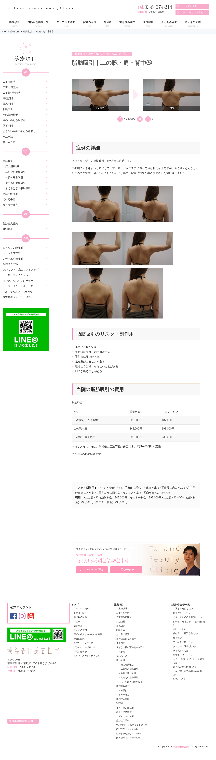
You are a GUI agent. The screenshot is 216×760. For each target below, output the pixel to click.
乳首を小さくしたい (183, 655)
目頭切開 (8, 98)
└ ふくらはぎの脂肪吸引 (130, 682)
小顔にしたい (179, 629)
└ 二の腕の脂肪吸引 (128, 669)
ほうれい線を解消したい (185, 667)
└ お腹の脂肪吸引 (127, 673)
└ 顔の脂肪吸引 (126, 664)
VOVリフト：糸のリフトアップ (20, 269)
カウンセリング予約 (192, 12)
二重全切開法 (10, 87)
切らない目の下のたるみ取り (19, 131)
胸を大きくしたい (182, 650)
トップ (74, 604)
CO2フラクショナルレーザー (19, 286)
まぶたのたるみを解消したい (187, 617)
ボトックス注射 (11, 253)
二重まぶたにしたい (183, 608)
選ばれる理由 (80, 617)
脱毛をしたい (179, 679)
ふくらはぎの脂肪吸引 (18, 188)
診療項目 (119, 604)
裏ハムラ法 (9, 142)
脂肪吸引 (8, 160)
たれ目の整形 (10, 114)
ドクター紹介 (80, 613)
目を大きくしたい (182, 613)
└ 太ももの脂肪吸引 (128, 677)
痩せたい (177, 637)
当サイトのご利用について (87, 656)
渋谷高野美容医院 (181, 746)
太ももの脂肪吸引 (15, 182)
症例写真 (14, 31)
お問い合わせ (192, 6)
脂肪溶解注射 (10, 193)
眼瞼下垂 (8, 109)
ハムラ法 (8, 136)
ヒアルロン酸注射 (13, 247)
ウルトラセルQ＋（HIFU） (18, 291)
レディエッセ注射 (13, 258)
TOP (4, 31)
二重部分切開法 (11, 92)
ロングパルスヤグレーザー (18, 280)
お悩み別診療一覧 (180, 604)
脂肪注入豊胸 (10, 223)
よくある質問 (80, 630)
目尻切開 (8, 103)
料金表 (77, 621)
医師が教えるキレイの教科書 (88, 634)
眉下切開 (8, 125)
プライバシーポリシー (85, 647)
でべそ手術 (9, 199)
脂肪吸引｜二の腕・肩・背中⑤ (38, 31)
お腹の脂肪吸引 (14, 177)
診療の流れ (79, 639)
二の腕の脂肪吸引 (15, 171)
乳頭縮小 (8, 228)
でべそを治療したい (183, 642)
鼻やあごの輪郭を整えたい (186, 633)
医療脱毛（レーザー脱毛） (18, 297)
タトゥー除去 (10, 204)
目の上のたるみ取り (14, 120)
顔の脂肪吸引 (13, 166)
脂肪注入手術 (10, 264)
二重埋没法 (9, 81)
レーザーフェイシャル (15, 275)
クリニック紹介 (81, 608)
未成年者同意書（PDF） (23, 721)
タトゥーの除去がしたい (185, 646)
